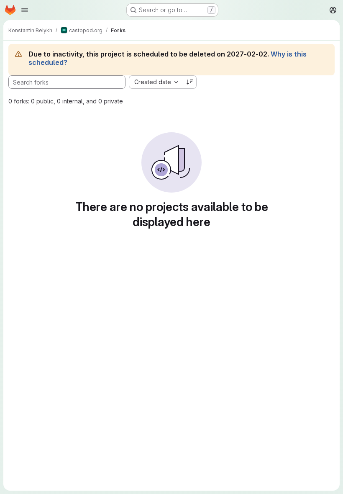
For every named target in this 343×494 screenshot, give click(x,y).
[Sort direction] (190, 82)
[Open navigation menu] (24, 10)
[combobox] (156, 82)
